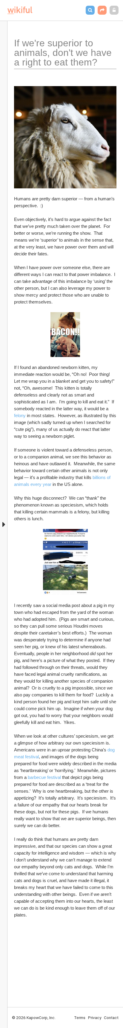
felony (20, 415)
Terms (79, 1017)
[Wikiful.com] (19, 10)
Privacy (94, 1017)
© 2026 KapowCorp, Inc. (34, 1017)
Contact (111, 1017)
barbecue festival (44, 777)
